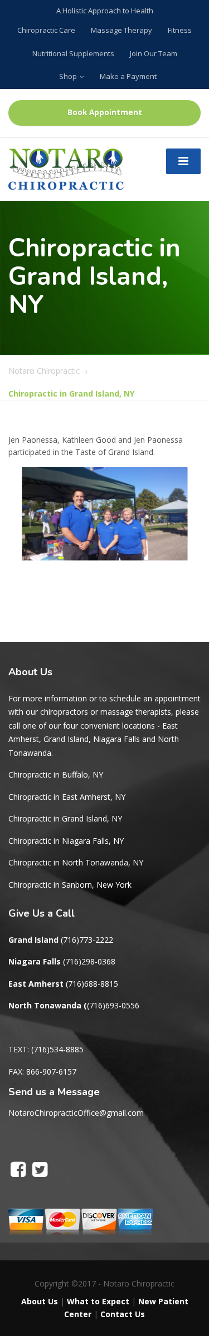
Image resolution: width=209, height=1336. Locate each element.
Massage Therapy (121, 30)
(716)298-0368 (89, 961)
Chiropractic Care (46, 30)
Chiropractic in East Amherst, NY (66, 796)
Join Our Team (153, 53)
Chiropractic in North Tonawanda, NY (75, 862)
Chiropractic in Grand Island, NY (65, 818)
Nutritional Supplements (73, 53)
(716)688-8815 (92, 983)
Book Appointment (104, 112)
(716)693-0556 (113, 1005)
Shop (68, 76)
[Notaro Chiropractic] (66, 168)
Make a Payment (128, 76)
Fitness (180, 30)
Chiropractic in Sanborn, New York (70, 884)
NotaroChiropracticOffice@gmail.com (76, 1112)
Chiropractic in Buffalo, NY (55, 774)
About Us (39, 1301)
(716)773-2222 (87, 939)
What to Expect (98, 1301)
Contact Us (122, 1314)
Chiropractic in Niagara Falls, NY (66, 840)
